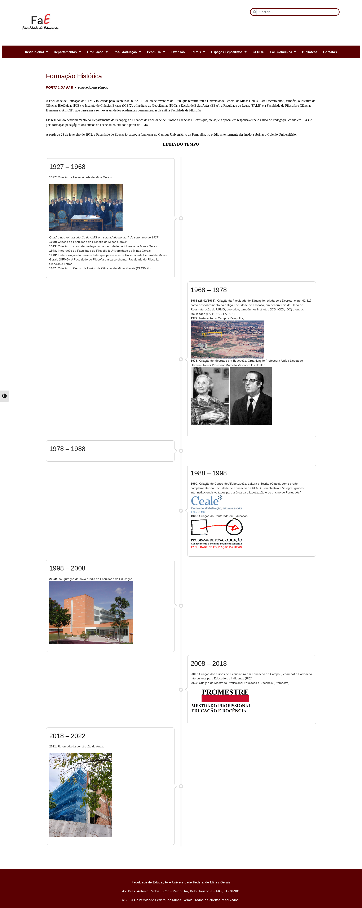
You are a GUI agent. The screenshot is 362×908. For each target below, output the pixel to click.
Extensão (178, 52)
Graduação (95, 52)
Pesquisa (154, 52)
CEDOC (258, 52)
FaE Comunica (281, 52)
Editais (196, 52)
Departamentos (65, 52)
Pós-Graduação (125, 52)
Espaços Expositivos (227, 52)
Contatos (330, 52)
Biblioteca (309, 52)
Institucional (34, 52)
